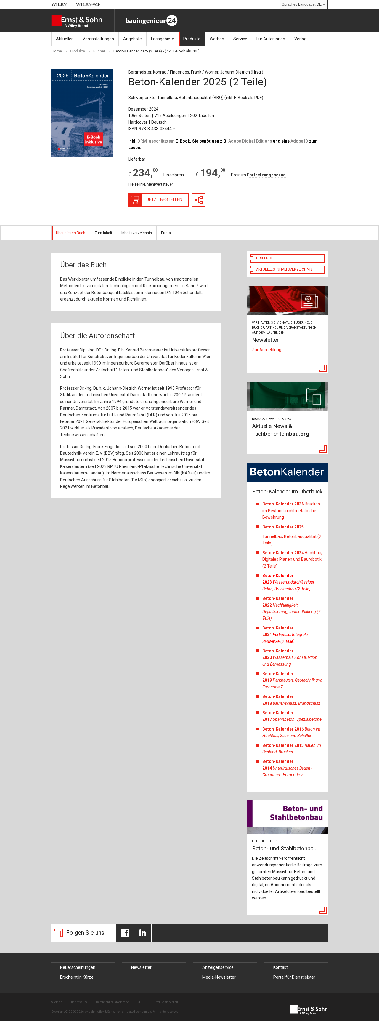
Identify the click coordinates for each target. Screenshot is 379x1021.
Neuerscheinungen (77, 967)
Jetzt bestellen (164, 199)
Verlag (300, 38)
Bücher (99, 51)
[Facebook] (125, 933)
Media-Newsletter (219, 977)
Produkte (191, 38)
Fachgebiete (162, 38)
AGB (141, 1002)
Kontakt (280, 967)
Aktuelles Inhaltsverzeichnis (284, 269)
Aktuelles (64, 38)
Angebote (132, 38)
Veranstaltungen (98, 38)
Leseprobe (266, 258)
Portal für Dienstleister (294, 977)
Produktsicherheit (166, 1002)
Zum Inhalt (103, 233)
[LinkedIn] (142, 933)
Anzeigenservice (218, 967)
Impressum (79, 1002)
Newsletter (141, 967)
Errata (166, 233)
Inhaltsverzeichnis (136, 233)
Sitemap (56, 1002)
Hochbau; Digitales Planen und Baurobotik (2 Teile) (292, 559)
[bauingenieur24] (151, 20)
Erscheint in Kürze (77, 977)
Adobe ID (299, 141)
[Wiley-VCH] (88, 4)
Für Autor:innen (270, 38)
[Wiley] (59, 4)
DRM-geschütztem (156, 141)
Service (240, 38)
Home (57, 51)
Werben (217, 38)
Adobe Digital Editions (250, 141)
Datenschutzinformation (112, 1002)
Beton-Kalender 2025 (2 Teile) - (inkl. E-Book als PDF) (156, 51)
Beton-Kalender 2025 (283, 527)
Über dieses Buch (70, 233)
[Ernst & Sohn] (82, 21)
